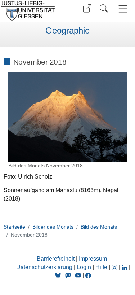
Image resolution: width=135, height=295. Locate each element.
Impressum (93, 259)
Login (85, 267)
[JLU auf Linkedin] (125, 267)
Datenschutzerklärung (44, 267)
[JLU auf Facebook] (88, 275)
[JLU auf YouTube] (78, 275)
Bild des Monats (99, 227)
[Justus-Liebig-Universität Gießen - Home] (32, 11)
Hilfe (101, 267)
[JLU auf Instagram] (115, 267)
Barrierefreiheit (56, 259)
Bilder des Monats (52, 227)
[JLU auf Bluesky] (58, 275)
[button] (87, 8)
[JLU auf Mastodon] (68, 275)
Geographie (67, 31)
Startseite (14, 227)
